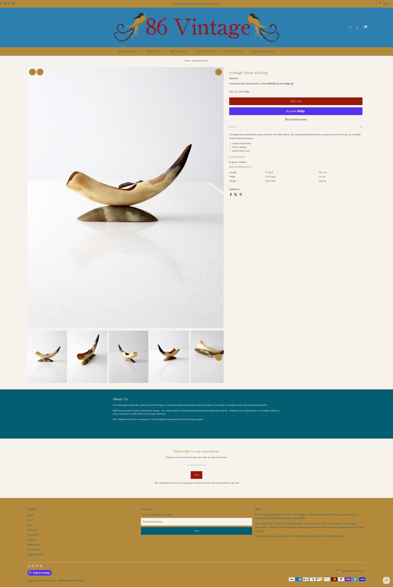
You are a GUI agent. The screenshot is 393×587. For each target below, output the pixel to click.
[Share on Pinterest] (240, 195)
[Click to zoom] (218, 72)
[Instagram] (5, 4)
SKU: (231, 92)
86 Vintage (51, 580)
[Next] (40, 71)
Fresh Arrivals (128, 51)
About (30, 520)
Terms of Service (35, 554)
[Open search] (350, 27)
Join (196, 475)
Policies (31, 539)
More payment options (296, 119)
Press (29, 525)
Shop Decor (153, 51)
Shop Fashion (178, 51)
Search (30, 515)
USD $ (386, 4)
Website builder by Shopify (71, 580)
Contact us (234, 189)
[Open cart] (364, 27)
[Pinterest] (9, 4)
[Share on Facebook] (231, 195)
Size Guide (32, 535)
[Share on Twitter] (236, 195)
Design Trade (33, 544)
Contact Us (32, 530)
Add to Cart (295, 101)
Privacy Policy (34, 549)
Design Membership (263, 51)
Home (187, 60)
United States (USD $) (351, 571)
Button (119, 427)
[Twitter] (13, 4)
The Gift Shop (233, 51)
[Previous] (32, 71)
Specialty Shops (205, 51)
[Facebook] (1, 4)
